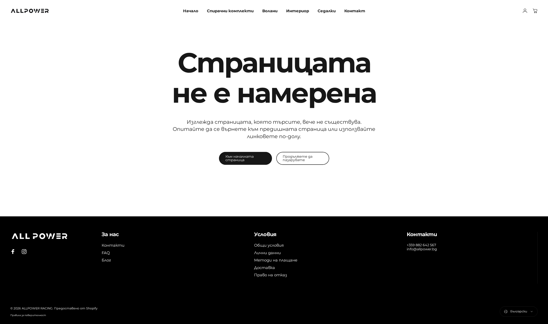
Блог (106, 260)
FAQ (106, 253)
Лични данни (267, 253)
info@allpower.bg (422, 249)
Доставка (264, 267)
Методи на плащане (275, 260)
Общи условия (269, 245)
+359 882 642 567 (421, 245)
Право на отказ (270, 275)
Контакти (113, 245)
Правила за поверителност (28, 315)
